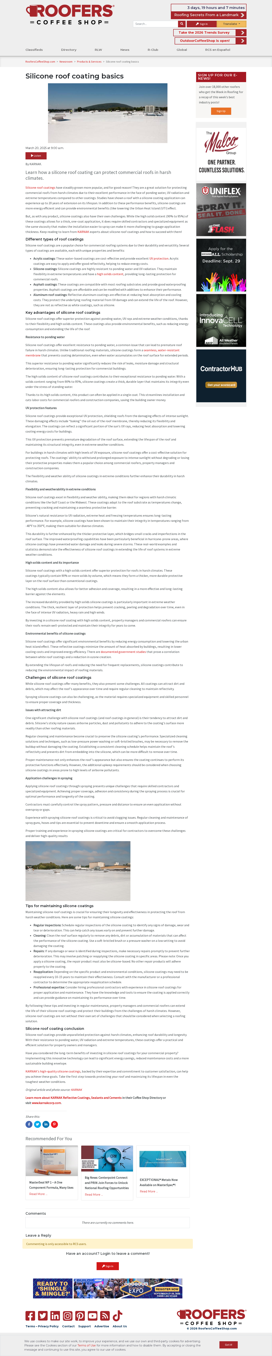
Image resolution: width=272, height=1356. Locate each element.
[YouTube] (92, 1315)
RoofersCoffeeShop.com (40, 61)
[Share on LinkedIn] (45, 1124)
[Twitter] (43, 1315)
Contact (68, 1326)
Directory (68, 50)
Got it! (228, 1344)
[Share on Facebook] (28, 1124)
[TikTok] (117, 1315)
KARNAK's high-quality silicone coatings (52, 1071)
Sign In (203, 24)
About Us (120, 1326)
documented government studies (123, 652)
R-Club (153, 50)
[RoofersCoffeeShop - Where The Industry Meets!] (70, 14)
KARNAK (83, 232)
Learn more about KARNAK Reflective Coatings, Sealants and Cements (73, 1098)
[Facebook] (30, 1315)
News (124, 50)
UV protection (158, 258)
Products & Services (89, 61)
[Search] (182, 24)
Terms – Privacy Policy (42, 1326)
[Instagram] (67, 1316)
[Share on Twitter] (37, 1124)
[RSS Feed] (105, 1315)
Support (84, 1326)
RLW (98, 50)
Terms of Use (86, 1345)
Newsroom (66, 61)
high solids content (110, 274)
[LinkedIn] (55, 1315)
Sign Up (221, 111)
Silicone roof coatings (40, 187)
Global (182, 50)
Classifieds (34, 50)
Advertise (101, 1326)
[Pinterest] (80, 1315)
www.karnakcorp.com (46, 1103)
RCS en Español (217, 50)
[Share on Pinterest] (54, 1124)
